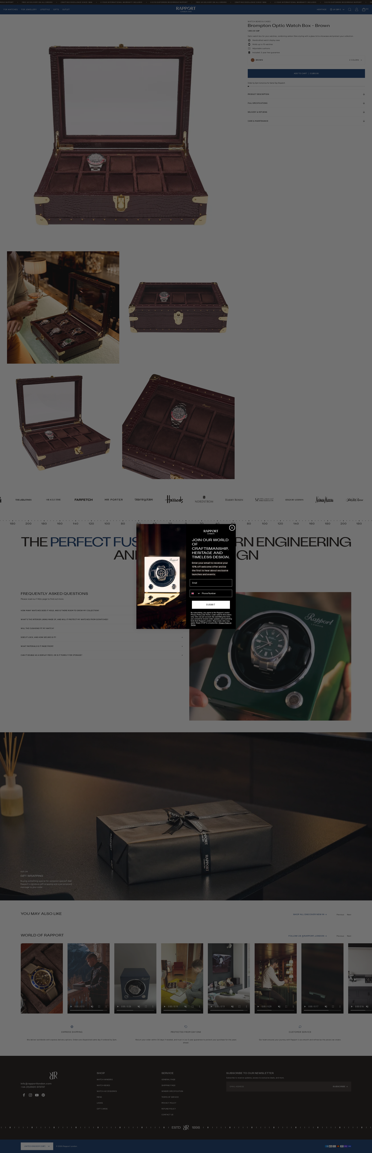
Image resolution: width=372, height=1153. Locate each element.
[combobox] (195, 593)
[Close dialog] (232, 527)
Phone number (196, 588)
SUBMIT (210, 604)
